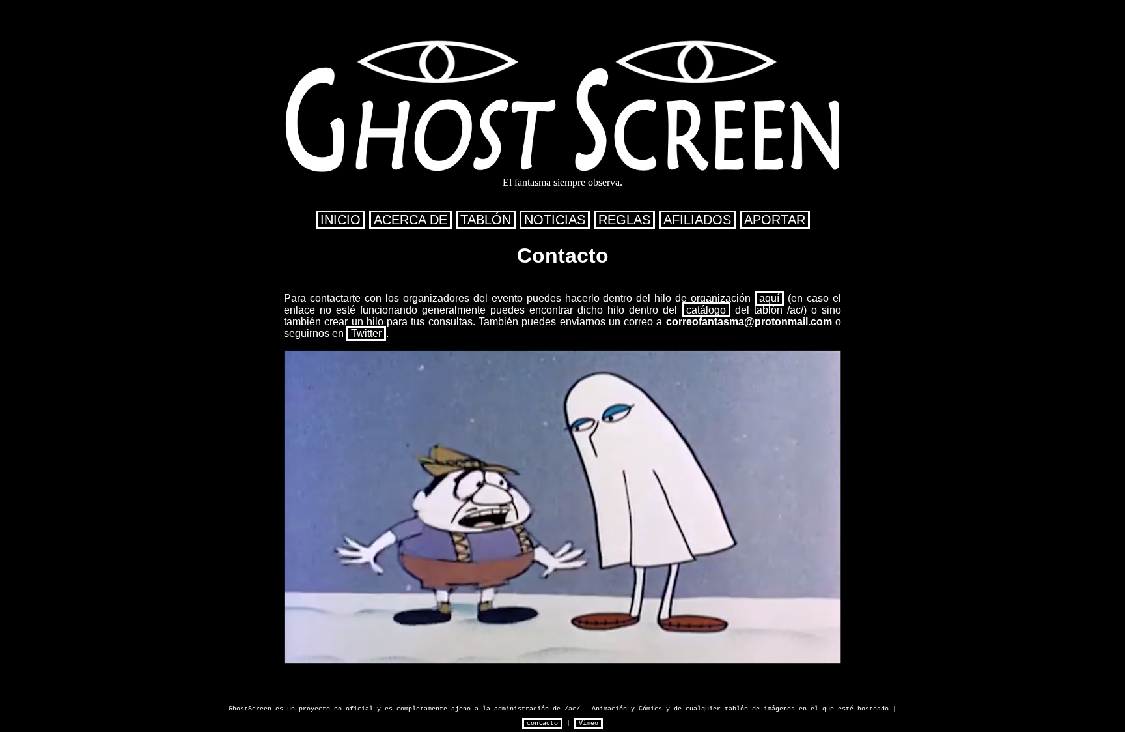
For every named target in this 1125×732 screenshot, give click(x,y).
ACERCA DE (410, 219)
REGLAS (624, 219)
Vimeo (588, 723)
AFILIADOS (697, 219)
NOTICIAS (554, 219)
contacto (542, 723)
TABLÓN (485, 219)
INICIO (340, 219)
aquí (769, 298)
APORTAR (774, 219)
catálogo (706, 309)
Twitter (366, 333)
